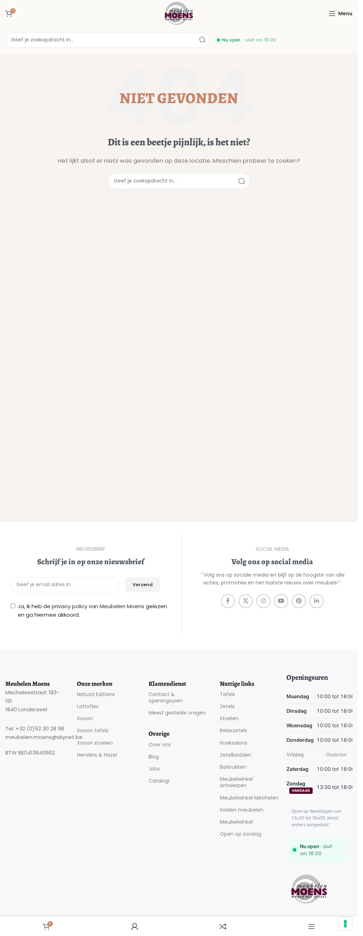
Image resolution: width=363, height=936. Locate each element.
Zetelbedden (235, 754)
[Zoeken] (202, 40)
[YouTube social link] (281, 601)
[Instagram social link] (263, 601)
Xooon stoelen (95, 742)
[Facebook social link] (228, 601)
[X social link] (246, 601)
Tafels (227, 694)
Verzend (143, 584)
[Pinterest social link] (299, 601)
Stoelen (229, 718)
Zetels (227, 706)
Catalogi (159, 780)
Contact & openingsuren (166, 697)
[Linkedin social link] (316, 601)
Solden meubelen (241, 809)
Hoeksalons (233, 742)
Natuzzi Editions (96, 694)
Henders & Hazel (97, 754)
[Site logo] (179, 13)
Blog (154, 756)
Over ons (160, 744)
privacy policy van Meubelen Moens (98, 606)
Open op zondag (240, 833)
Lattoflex (88, 706)
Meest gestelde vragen (177, 712)
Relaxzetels (233, 730)
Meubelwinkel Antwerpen (236, 782)
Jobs (154, 768)
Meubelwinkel (236, 821)
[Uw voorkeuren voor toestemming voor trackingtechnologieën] (345, 923)
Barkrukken (233, 766)
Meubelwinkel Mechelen (249, 797)
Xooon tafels (92, 730)
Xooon (85, 718)
